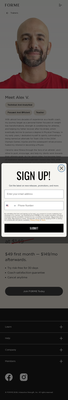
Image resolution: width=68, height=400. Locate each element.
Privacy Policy (35, 220)
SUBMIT (34, 228)
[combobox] (10, 205)
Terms (43, 220)
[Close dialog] (61, 168)
